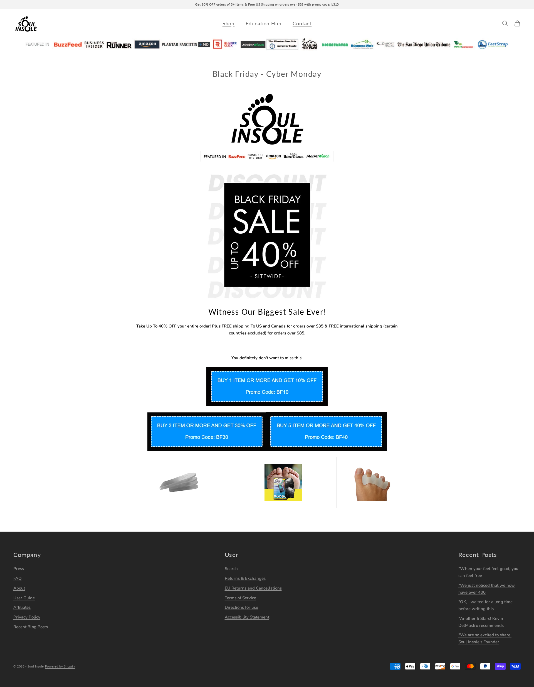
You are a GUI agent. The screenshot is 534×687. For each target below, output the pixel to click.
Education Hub (263, 23)
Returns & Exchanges (245, 578)
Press (18, 568)
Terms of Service (240, 598)
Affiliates (22, 607)
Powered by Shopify (60, 666)
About (19, 588)
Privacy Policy (26, 617)
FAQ (17, 578)
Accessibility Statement (247, 617)
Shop (228, 23)
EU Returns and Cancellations (253, 588)
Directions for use (241, 607)
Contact (302, 23)
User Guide (24, 598)
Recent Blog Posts (30, 627)
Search (231, 568)
